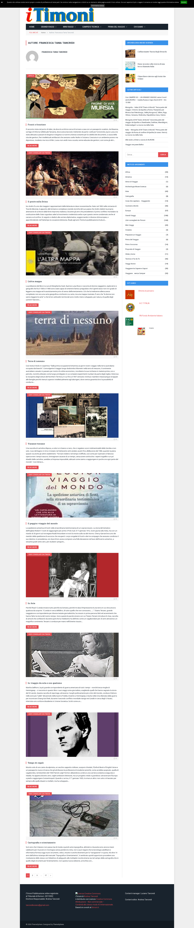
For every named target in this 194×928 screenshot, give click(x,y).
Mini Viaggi (68, 27)
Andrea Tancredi (91, 896)
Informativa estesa (97, 6)
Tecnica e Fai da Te (132, 259)
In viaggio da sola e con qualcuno (45, 683)
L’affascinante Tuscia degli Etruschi (152, 51)
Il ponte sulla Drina (38, 201)
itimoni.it (95, 907)
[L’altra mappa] (72, 253)
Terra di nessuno (36, 361)
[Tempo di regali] (72, 734)
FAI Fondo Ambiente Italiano (151, 316)
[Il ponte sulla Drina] (72, 173)
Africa (31, 76)
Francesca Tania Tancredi (54, 52)
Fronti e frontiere (37, 124)
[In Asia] (72, 575)
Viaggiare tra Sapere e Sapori (136, 268)
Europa (128, 211)
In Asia (31, 603)
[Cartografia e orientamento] (72, 814)
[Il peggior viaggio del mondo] (72, 495)
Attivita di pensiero (146, 291)
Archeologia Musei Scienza (135, 187)
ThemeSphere (58, 924)
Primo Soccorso (131, 244)
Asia (127, 191)
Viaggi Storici (130, 264)
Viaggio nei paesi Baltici (134, 145)
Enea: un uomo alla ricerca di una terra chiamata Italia (151, 65)
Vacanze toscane (36, 443)
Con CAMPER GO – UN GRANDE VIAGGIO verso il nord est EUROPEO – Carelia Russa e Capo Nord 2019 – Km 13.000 (145, 99)
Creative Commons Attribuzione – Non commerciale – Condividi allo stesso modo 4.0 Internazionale (94, 902)
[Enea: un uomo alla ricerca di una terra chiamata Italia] (130, 65)
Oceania (128, 230)
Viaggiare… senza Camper (135, 273)
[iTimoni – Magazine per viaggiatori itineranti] (60, 14)
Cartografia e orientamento (42, 842)
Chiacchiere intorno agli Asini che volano (152, 77)
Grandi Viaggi (47, 27)
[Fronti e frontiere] (72, 96)
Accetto (183, 2)
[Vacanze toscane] (72, 415)
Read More (32, 146)
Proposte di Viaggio (133, 249)
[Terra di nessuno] (72, 333)
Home (31, 27)
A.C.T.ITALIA (144, 303)
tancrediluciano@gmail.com (37, 905)
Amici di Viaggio (131, 182)
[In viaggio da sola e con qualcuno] (72, 655)
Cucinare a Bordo (131, 206)
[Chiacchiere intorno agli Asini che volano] (130, 78)
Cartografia (129, 196)
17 (46, 875)
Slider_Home (130, 254)
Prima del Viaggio (116, 27)
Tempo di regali (36, 762)
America (128, 177)
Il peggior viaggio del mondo (43, 523)
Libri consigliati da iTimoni (39, 153)
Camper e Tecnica (90, 27)
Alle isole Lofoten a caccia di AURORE (139, 140)
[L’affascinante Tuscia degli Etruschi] (130, 53)
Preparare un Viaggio (133, 235)
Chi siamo (138, 27)
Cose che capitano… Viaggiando (137, 201)
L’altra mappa (35, 281)
